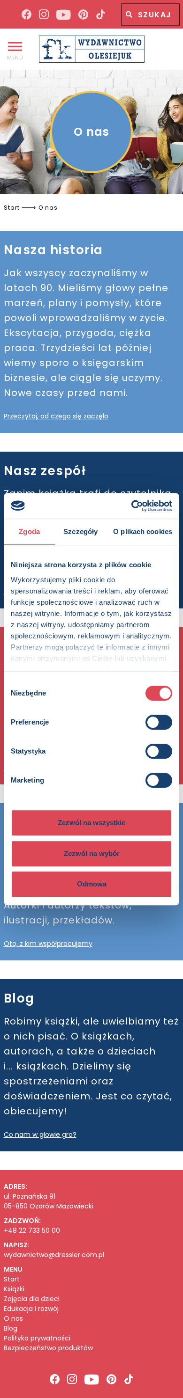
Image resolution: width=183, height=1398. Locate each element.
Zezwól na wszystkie (91, 823)
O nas (13, 1319)
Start (12, 1279)
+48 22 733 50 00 (32, 1230)
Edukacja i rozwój (31, 1309)
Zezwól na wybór (92, 853)
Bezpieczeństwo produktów (48, 1348)
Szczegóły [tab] (80, 531)
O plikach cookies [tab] (142, 531)
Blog (10, 1328)
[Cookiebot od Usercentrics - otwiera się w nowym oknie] (131, 506)
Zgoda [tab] (29, 531)
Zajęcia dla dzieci (32, 1299)
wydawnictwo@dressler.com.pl (54, 1254)
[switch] (158, 722)
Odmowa (92, 884)
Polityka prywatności (37, 1338)
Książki (14, 1289)
